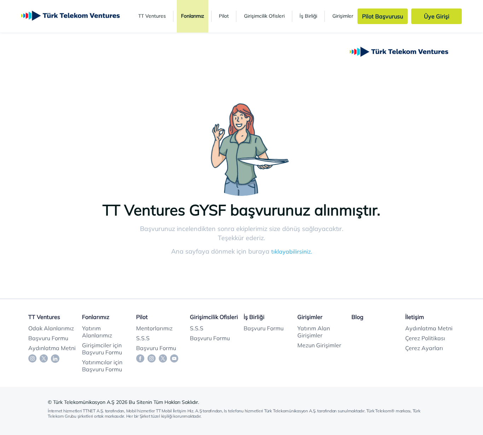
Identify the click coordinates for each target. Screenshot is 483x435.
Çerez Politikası (425, 338)
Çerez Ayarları (424, 348)
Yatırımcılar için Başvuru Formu (102, 366)
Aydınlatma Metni (52, 348)
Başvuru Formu (48, 338)
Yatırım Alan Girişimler (313, 332)
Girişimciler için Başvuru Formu (102, 349)
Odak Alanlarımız (51, 328)
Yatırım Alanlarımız (97, 332)
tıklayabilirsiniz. (291, 251)
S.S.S (143, 338)
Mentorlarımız (154, 328)
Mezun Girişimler (319, 345)
